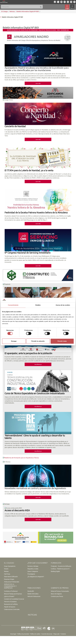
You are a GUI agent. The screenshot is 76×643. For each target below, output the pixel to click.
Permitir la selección (38, 341)
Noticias (6, 571)
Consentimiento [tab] (13, 305)
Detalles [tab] (38, 305)
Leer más (38, 83)
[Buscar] (41, 7)
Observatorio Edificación (11, 576)
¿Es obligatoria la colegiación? (36, 576)
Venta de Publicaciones (34, 596)
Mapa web (57, 634)
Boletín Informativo (33, 594)
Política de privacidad (23, 634)
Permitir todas (62, 341)
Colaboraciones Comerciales (12, 609)
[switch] (28, 333)
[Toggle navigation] (72, 7)
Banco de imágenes (56, 594)
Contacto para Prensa (57, 596)
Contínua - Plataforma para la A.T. (60, 569)
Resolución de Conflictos (11, 604)
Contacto (63, 634)
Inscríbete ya (38, 364)
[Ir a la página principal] (4, 1)
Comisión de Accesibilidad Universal (14, 599)
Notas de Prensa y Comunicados (60, 591)
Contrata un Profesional (10, 591)
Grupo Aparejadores (9, 566)
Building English (55, 571)
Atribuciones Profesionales (11, 582)
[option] (14, 566)
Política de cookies (35, 634)
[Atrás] (1, 17)
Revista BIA (31, 591)
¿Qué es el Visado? (9, 596)
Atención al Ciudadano (10, 601)
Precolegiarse (31, 574)
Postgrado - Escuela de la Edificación (61, 566)
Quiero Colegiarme (33, 571)
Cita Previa (7, 574)
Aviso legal (13, 634)
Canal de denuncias (47, 634)
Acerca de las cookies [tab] (63, 305)
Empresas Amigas (9, 579)
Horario (6, 569)
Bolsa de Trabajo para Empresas (13, 594)
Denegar (14, 341)
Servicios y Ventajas (33, 566)
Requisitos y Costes (33, 569)
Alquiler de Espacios (9, 607)
